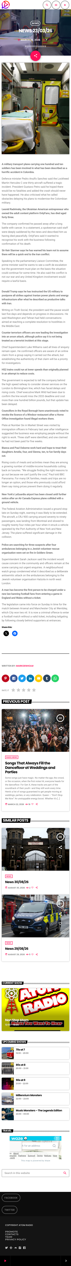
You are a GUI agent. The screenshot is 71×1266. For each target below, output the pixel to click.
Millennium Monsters (29, 1095)
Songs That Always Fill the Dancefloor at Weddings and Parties (30, 768)
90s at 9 (20, 1080)
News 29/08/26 (16, 948)
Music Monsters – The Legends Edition (39, 1110)
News (35, 23)
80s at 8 (20, 1065)
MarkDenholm (24, 665)
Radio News (11, 757)
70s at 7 (20, 1049)
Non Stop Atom (17, 1020)
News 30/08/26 (17, 882)
